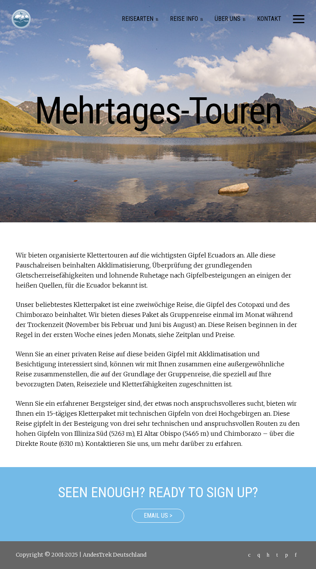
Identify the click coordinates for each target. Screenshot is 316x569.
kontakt (269, 18)
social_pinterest (258, 555)
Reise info (184, 18)
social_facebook (295, 555)
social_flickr (267, 555)
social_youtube (249, 555)
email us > (158, 515)
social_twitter (286, 555)
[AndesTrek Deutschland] (21, 19)
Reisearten (137, 18)
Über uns (227, 18)
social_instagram (277, 555)
